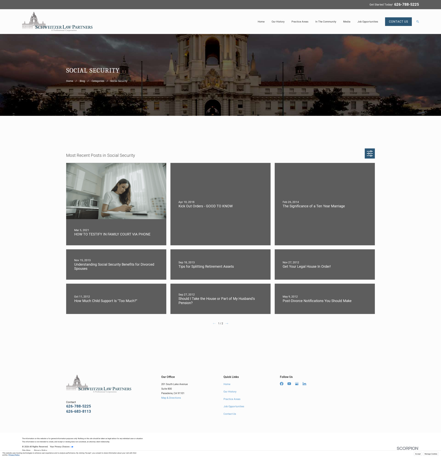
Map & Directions (171, 397)
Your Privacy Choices (60, 446)
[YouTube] (289, 383)
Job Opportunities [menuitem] (367, 21)
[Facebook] (281, 383)
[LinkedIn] (304, 383)
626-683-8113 (78, 411)
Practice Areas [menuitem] (299, 21)
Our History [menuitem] (278, 21)
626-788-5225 (406, 5)
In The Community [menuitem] (325, 21)
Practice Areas (231, 399)
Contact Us (229, 413)
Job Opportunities (233, 406)
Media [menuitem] (346, 21)
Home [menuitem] (261, 21)
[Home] (57, 21)
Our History (229, 391)
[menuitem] (26, 450)
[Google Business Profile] (297, 383)
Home (226, 384)
